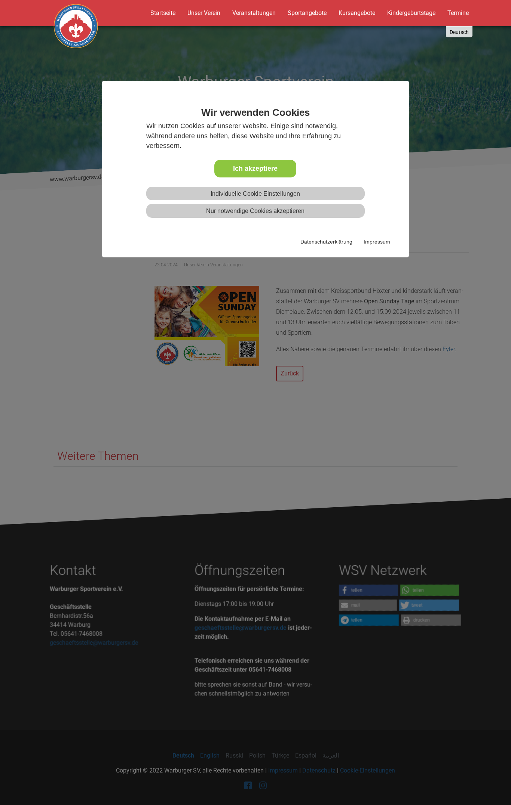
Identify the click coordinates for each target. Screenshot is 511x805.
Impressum (377, 242)
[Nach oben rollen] (491, 785)
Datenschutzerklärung (326, 242)
